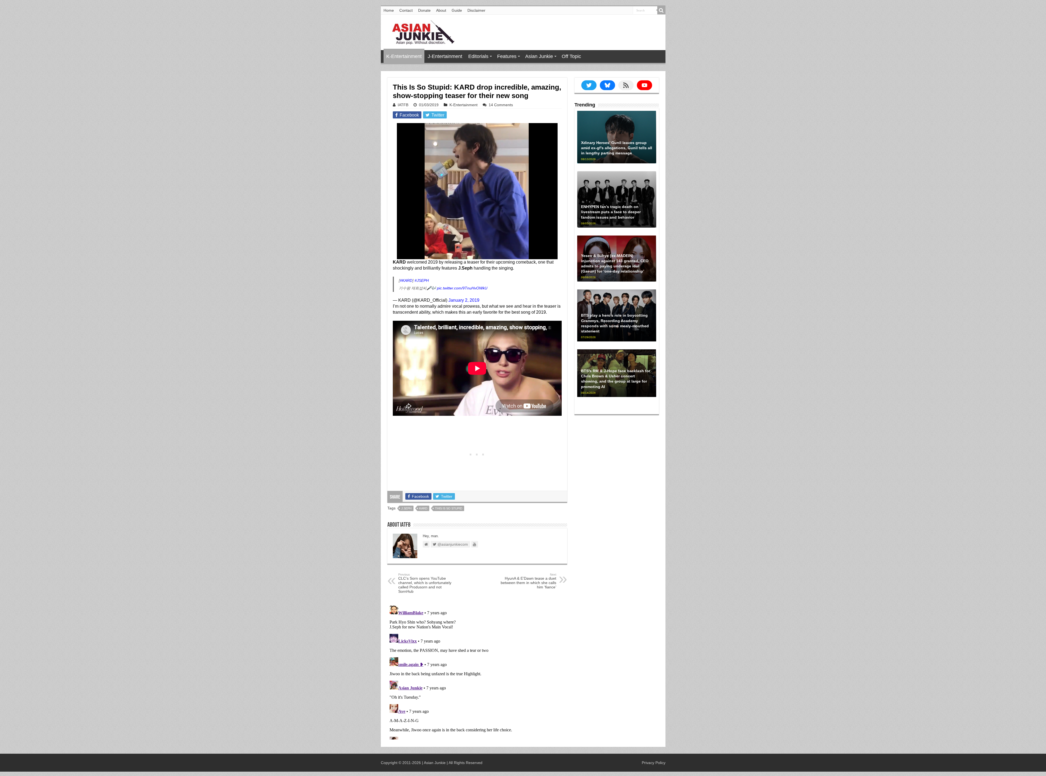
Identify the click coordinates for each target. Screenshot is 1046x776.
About (441, 10)
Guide (457, 10)
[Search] (661, 10)
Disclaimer (476, 10)
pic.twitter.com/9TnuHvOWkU (462, 288)
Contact (406, 10)
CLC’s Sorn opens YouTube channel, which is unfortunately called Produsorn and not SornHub (424, 583)
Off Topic (571, 56)
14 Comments (501, 105)
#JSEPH (422, 280)
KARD (423, 508)
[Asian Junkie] (420, 31)
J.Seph (406, 508)
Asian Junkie (539, 56)
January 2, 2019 (463, 300)
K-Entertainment (404, 56)
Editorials (478, 56)
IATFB (403, 105)
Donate (424, 10)
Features (506, 56)
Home (389, 10)
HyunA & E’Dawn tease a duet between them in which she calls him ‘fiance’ (528, 581)
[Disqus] (477, 671)
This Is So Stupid (448, 508)
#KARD (406, 280)
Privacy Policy (653, 762)
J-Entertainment (445, 56)
